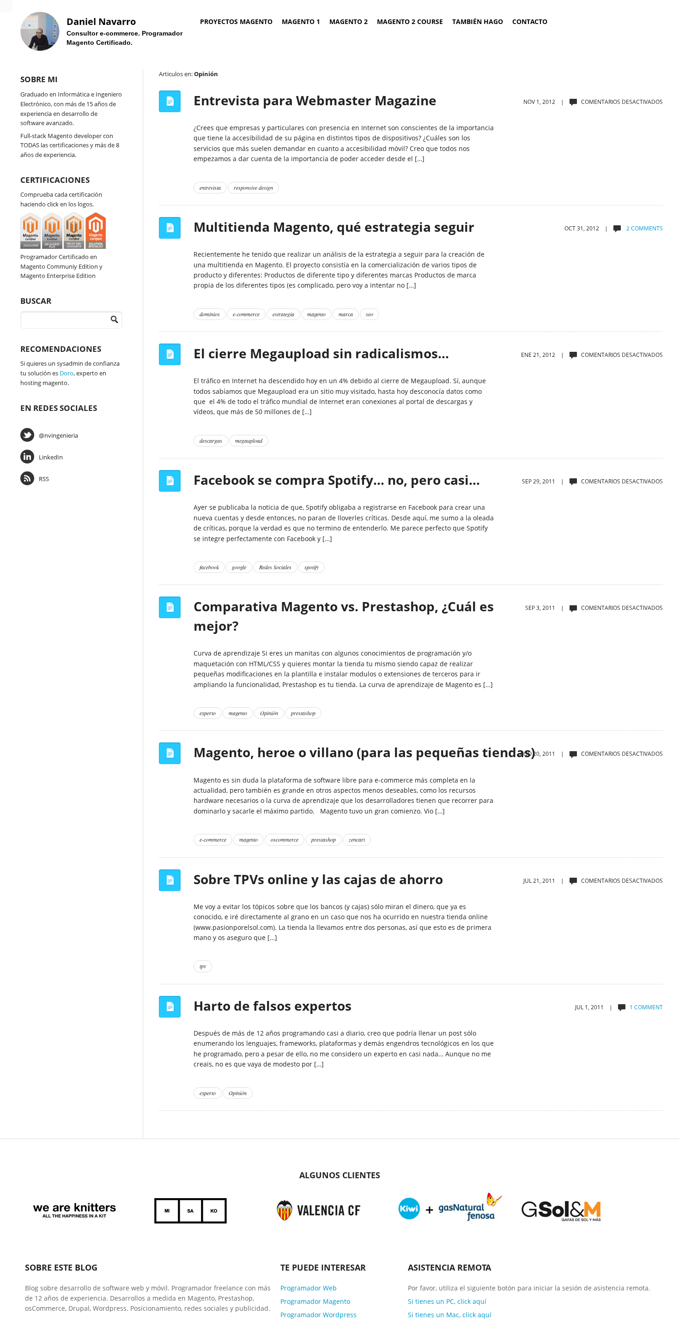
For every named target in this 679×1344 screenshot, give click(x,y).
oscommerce (284, 839)
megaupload (248, 440)
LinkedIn (51, 457)
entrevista (210, 187)
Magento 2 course (410, 21)
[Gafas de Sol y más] (561, 1209)
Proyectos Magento (236, 21)
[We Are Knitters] (74, 1209)
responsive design (253, 187)
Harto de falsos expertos (273, 1005)
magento (316, 314)
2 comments (644, 228)
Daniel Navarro (101, 21)
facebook (209, 567)
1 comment (646, 1007)
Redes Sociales (275, 567)
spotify (311, 567)
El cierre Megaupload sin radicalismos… (321, 353)
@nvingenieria (58, 435)
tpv (203, 966)
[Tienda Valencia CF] (319, 1209)
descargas (211, 440)
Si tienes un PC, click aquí (447, 1301)
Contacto (529, 21)
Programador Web (308, 1288)
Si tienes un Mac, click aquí (449, 1314)
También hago (477, 21)
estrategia (283, 314)
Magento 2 (348, 21)
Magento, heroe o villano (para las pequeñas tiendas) (364, 752)
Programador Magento (315, 1301)
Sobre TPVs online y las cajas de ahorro (318, 879)
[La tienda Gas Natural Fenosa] (450, 1209)
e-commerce (246, 314)
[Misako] (191, 1209)
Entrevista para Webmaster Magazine (315, 100)
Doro (66, 373)
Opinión (269, 713)
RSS (44, 479)
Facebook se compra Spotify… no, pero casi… (337, 479)
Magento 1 (301, 21)
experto (208, 713)
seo (369, 314)
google (239, 567)
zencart (357, 839)
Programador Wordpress (318, 1314)
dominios (210, 314)
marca (346, 314)
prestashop (303, 713)
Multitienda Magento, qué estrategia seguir (334, 226)
